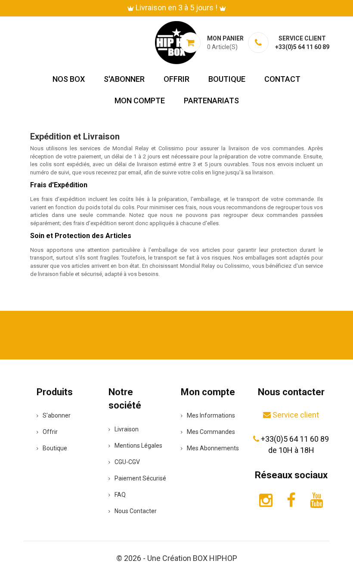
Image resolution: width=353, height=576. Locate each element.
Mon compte (140, 100)
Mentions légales (138, 445)
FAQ (120, 494)
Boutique (226, 79)
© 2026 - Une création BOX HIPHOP (176, 558)
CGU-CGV (127, 461)
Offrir (176, 79)
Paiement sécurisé (140, 478)
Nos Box (69, 79)
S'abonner (124, 79)
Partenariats (211, 100)
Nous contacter (136, 511)
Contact (282, 79)
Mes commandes (211, 431)
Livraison (127, 429)
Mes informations (211, 415)
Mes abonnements (213, 448)
